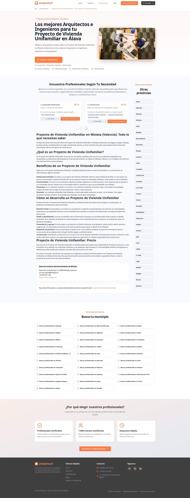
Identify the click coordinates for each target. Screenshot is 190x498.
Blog (115, 3)
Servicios (91, 3)
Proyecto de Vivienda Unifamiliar (104, 288)
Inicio (80, 3)
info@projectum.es (106, 468)
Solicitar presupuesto (71, 119)
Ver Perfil (51, 119)
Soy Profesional (130, 3)
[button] (86, 128)
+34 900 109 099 (105, 471)
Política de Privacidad (130, 491)
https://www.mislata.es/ (48, 277)
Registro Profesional (73, 480)
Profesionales (103, 3)
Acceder (148, 3)
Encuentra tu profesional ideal (94, 449)
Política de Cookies (114, 491)
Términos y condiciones (147, 491)
